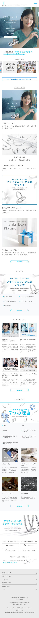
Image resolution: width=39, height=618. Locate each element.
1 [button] (14, 74)
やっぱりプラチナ (8, 296)
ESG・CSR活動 (19, 599)
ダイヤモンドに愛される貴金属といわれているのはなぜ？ (29, 437)
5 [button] (24, 74)
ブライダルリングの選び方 (10, 301)
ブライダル (4, 579)
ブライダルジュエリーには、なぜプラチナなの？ (10, 437)
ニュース (4, 589)
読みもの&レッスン (6, 582)
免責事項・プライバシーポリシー (24, 607)
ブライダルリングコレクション (27, 296)
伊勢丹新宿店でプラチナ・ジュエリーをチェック (17, 53)
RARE (23, 425)
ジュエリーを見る (6, 576)
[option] (19, 27)
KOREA (25, 604)
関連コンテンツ (7, 305)
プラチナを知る (6, 586)
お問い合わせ (19, 610)
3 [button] (19, 74)
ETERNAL (5, 430)
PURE (4, 425)
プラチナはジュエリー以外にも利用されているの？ (10, 443)
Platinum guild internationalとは (19, 597)
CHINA (21, 604)
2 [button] (16, 74)
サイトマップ (10, 607)
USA (17, 604)
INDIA (13, 604)
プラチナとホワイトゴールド (27, 301)
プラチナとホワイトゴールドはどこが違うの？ (29, 431)
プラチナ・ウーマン (7, 572)
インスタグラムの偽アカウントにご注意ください (18, 79)
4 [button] (22, 74)
